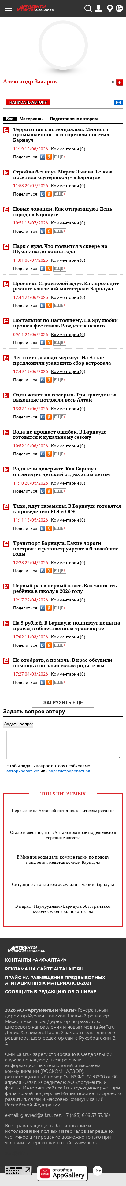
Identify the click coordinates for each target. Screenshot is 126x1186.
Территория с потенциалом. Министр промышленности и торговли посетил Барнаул (61, 134)
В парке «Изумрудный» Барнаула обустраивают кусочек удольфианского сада (63, 908)
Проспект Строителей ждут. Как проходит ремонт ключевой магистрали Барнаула (66, 286)
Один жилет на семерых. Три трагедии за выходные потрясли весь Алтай (65, 397)
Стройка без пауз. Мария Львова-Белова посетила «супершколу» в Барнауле (63, 174)
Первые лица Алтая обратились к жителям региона (63, 810)
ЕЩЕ (59, 156)
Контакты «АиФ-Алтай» (35, 960)
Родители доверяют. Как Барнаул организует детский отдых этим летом (61, 471)
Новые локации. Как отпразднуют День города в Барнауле (62, 211)
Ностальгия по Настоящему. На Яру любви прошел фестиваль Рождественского (65, 323)
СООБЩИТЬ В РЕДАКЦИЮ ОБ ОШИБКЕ (50, 991)
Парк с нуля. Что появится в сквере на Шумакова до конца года (60, 249)
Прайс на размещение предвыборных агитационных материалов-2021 (55, 980)
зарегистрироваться (69, 771)
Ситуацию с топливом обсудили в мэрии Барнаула (63, 884)
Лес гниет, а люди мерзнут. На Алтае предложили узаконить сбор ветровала (62, 360)
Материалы (32, 118)
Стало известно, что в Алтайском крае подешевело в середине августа (63, 835)
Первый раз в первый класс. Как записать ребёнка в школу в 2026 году (65, 588)
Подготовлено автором (74, 118)
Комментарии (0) (68, 148)
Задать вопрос (19, 723)
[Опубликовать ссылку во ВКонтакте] (42, 157)
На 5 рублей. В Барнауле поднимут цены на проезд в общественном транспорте (66, 625)
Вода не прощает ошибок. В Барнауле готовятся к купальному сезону (59, 434)
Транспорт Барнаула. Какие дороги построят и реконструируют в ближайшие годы (66, 548)
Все (9, 118)
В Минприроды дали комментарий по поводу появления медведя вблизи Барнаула (63, 859)
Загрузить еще (63, 702)
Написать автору (28, 102)
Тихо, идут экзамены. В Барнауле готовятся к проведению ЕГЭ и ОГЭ (67, 508)
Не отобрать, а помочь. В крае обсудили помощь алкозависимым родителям (62, 662)
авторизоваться (22, 771)
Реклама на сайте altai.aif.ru (44, 969)
